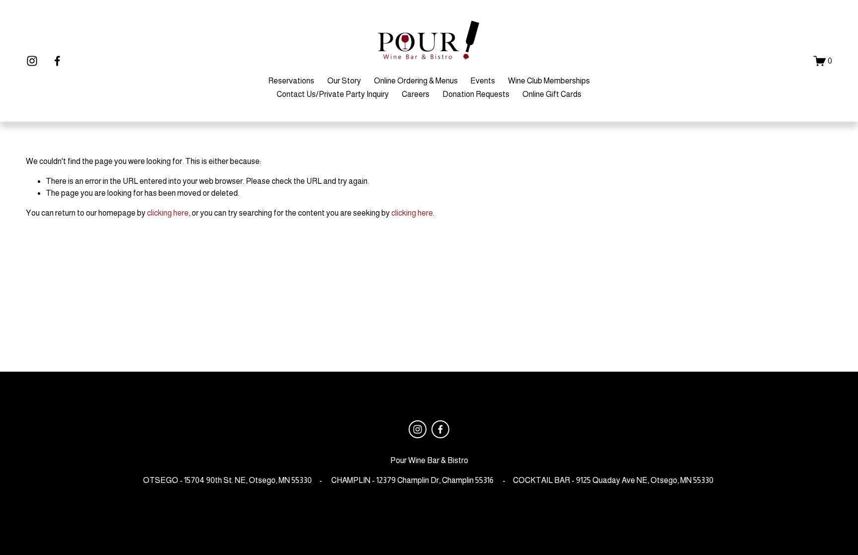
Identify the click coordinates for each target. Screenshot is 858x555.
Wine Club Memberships (549, 81)
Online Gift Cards (551, 94)
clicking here (168, 213)
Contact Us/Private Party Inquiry (333, 94)
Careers (415, 94)
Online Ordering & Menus (416, 81)
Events (482, 81)
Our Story (344, 81)
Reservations (291, 81)
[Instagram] (32, 61)
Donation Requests (475, 94)
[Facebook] (57, 61)
